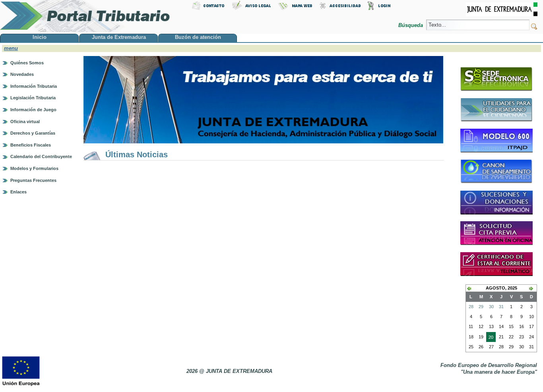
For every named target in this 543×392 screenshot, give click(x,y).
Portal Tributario (85, 16)
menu (11, 48)
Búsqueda (411, 25)
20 (489, 338)
